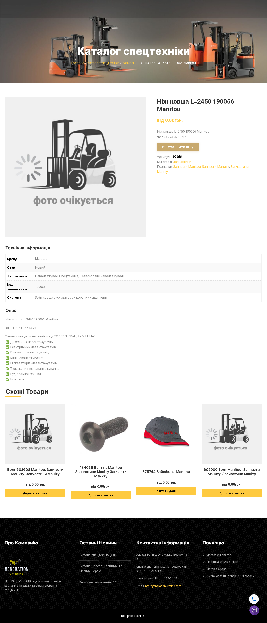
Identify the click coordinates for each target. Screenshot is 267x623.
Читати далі (166, 491)
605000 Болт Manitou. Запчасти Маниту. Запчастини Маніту (232, 472)
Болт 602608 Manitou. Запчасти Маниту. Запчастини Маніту (35, 472)
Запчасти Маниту (215, 166)
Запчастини (131, 63)
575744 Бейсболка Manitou (166, 472)
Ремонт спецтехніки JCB (97, 555)
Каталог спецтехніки (103, 63)
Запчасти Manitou (187, 166)
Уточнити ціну (180, 147)
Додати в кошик (35, 493)
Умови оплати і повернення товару (230, 576)
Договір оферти (217, 569)
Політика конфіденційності (224, 562)
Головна (77, 63)
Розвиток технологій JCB (97, 582)
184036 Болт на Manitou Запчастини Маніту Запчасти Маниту (100, 471)
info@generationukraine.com (163, 586)
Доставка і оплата (219, 555)
